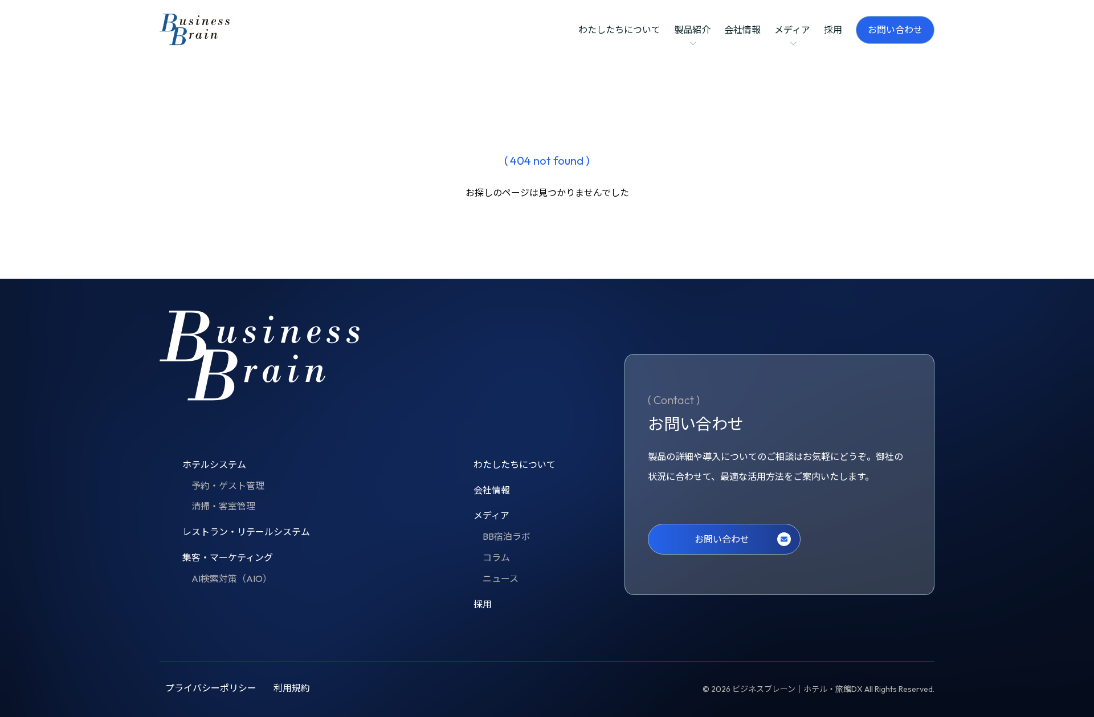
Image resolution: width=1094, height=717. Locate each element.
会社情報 (742, 29)
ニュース (501, 578)
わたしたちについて (619, 29)
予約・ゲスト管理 (227, 485)
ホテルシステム (214, 464)
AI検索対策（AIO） (231, 578)
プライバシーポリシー (210, 688)
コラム (496, 557)
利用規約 (292, 688)
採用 (833, 29)
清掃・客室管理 (223, 506)
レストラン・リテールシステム (246, 531)
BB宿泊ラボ (506, 536)
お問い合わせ (895, 29)
